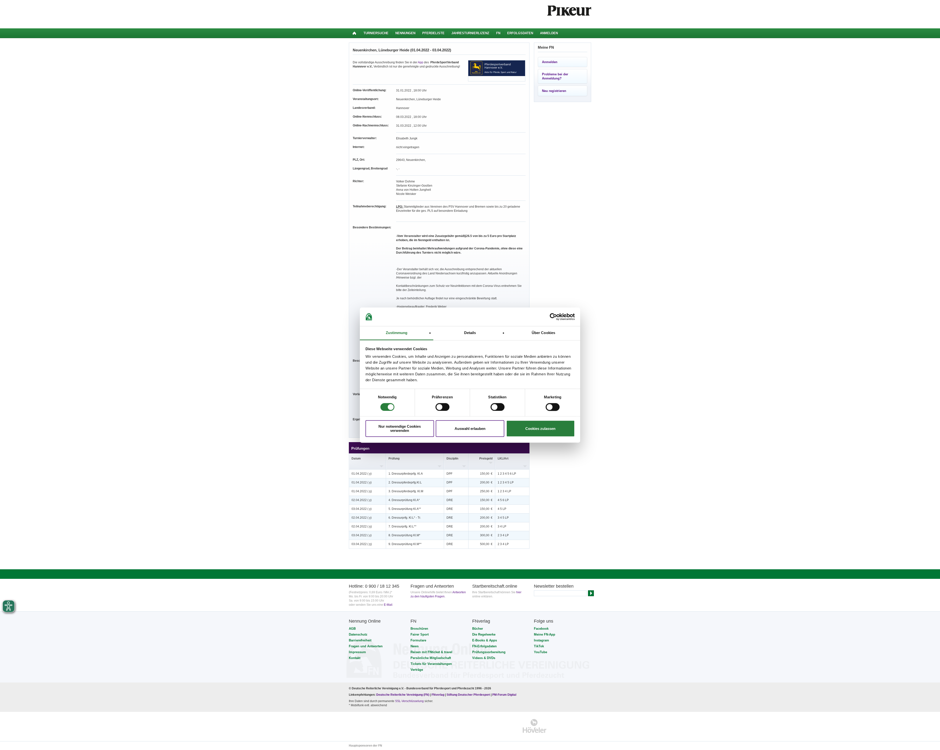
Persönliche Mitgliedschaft (431, 658)
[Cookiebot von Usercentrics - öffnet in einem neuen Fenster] (553, 316)
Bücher (477, 628)
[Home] (354, 33)
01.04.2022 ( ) (362, 473)
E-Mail (388, 604)
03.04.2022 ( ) (362, 509)
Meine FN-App (544, 634)
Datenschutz (358, 634)
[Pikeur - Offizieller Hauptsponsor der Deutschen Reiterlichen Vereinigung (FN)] (370, 726)
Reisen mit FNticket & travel (431, 652)
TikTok (539, 646)
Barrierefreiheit (360, 640)
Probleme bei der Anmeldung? (555, 76)
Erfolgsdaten (520, 33)
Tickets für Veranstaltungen (431, 664)
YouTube (540, 652)
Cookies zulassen (540, 428)
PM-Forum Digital (504, 694)
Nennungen (405, 33)
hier (518, 592)
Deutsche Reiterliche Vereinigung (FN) (402, 694)
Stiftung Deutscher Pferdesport (468, 694)
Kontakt (354, 658)
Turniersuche (376, 33)
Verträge (417, 670)
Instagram (541, 640)
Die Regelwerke (483, 634)
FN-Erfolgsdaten (484, 646)
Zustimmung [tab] (397, 333)
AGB (352, 628)
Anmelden (549, 33)
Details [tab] (470, 333)
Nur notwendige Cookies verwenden (399, 429)
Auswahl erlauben (470, 428)
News (415, 646)
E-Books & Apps (484, 640)
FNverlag (438, 694)
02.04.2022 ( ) (362, 500)
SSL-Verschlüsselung (409, 701)
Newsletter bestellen (554, 586)
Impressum (357, 652)
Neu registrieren (554, 91)
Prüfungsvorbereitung (488, 652)
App (420, 62)
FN (498, 33)
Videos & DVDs (483, 658)
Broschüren (419, 628)
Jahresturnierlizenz (470, 33)
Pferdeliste (433, 33)
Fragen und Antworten (366, 646)
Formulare (418, 640)
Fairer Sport (420, 634)
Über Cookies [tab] (543, 333)
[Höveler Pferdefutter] (534, 726)
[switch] (442, 407)
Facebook (541, 628)
